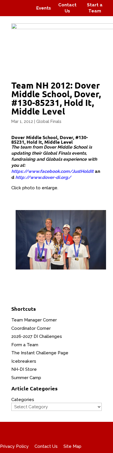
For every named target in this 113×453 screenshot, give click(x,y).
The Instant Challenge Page (39, 352)
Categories (22, 399)
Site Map (72, 446)
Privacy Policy (14, 446)
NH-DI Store (24, 369)
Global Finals (48, 121)
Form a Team (24, 344)
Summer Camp (26, 377)
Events (43, 8)
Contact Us (46, 446)
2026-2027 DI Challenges (36, 336)
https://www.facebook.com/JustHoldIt (52, 171)
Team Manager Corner (34, 320)
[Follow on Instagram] (22, 4)
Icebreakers (23, 361)
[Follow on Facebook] (11, 4)
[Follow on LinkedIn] (25, 12)
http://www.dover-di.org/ (43, 177)
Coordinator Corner (31, 328)
